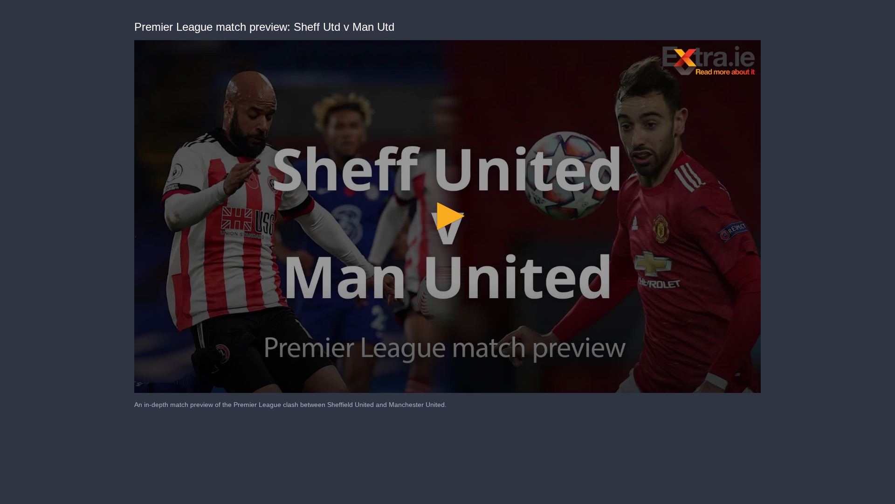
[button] (447, 216)
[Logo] (709, 60)
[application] (447, 216)
